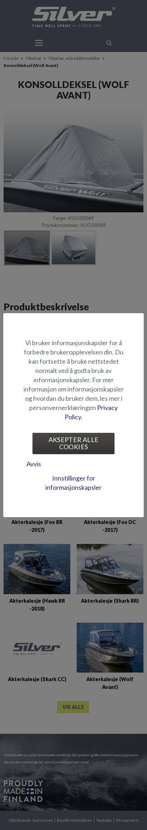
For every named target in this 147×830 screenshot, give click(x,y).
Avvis (33, 464)
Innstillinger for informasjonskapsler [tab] (73, 482)
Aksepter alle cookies (74, 443)
